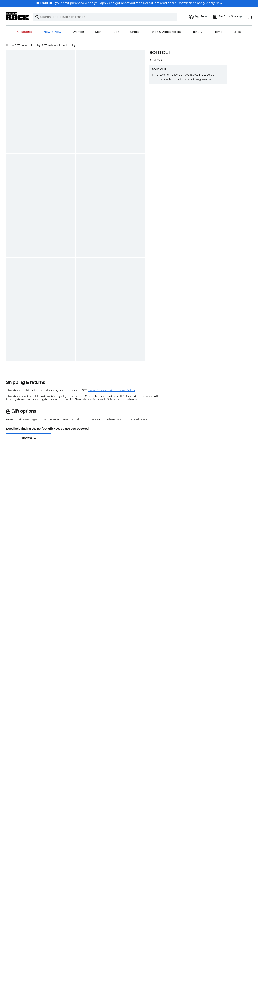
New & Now (53, 32)
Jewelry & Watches (43, 45)
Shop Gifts (28, 438)
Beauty (197, 32)
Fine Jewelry (67, 45)
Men (98, 32)
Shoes (135, 32)
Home (218, 32)
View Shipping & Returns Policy (111, 390)
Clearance (25, 32)
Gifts (237, 32)
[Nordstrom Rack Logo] (17, 16)
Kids (116, 32)
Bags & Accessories (166, 32)
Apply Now (214, 3)
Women (78, 32)
